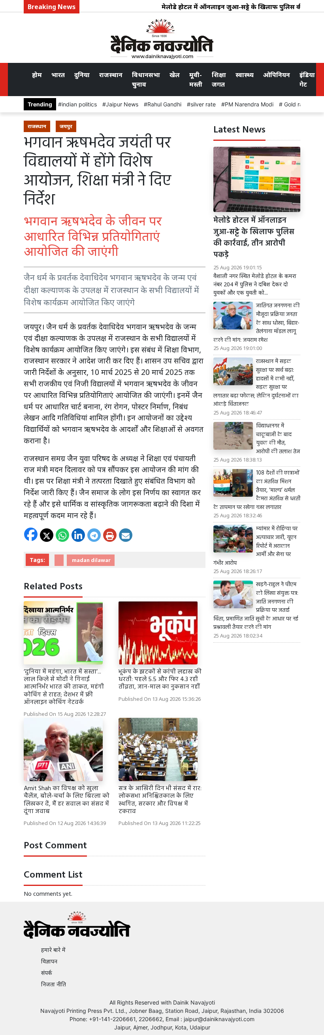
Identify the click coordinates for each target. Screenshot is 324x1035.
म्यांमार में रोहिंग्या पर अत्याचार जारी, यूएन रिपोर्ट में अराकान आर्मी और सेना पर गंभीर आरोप (255, 546)
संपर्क (46, 972)
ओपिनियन (276, 74)
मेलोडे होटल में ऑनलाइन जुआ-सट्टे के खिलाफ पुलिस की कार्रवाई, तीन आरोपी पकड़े (253, 238)
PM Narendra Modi (249, 104)
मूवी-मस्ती (195, 79)
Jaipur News (122, 104)
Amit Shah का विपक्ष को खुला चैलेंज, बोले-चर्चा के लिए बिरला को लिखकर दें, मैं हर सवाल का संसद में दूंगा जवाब (66, 800)
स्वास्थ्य (244, 74)
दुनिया (82, 74)
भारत (58, 74)
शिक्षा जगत (219, 79)
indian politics (79, 104)
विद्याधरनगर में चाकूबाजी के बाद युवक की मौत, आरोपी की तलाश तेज (278, 439)
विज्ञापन (49, 961)
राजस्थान (110, 74)
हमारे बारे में (53, 949)
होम (37, 74)
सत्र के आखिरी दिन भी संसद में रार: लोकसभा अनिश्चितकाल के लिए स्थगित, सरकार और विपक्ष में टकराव (160, 800)
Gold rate (295, 104)
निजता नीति (53, 984)
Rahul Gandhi (164, 104)
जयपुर (66, 126)
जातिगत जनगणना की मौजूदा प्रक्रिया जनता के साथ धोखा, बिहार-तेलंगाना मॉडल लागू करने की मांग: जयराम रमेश (256, 323)
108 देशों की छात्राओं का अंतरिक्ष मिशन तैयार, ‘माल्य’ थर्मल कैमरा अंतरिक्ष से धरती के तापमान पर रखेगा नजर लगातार (256, 490)
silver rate (203, 104)
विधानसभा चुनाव (146, 79)
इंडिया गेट (307, 79)
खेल (175, 74)
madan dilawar (91, 560)
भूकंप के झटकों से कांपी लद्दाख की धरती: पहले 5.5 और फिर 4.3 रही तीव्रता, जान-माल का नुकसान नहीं (160, 679)
